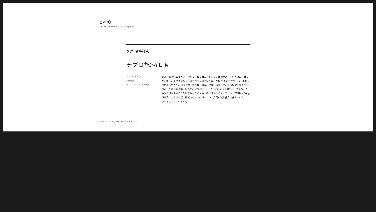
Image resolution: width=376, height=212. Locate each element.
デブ (139, 85)
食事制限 (145, 85)
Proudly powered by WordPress (122, 121)
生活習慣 (130, 81)
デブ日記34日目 (147, 65)
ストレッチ (131, 85)
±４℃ (105, 22)
